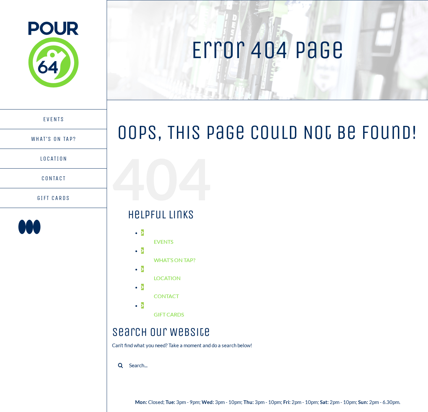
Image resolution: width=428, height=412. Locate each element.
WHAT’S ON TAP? (174, 260)
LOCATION (167, 278)
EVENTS (163, 241)
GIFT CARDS (169, 314)
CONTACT (166, 296)
